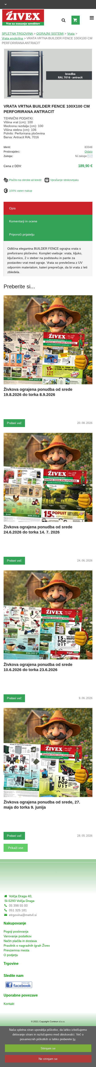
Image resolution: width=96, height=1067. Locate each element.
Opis (12, 208)
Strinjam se (48, 1048)
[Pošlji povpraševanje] (90, 156)
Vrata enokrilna (12, 38)
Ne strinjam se (48, 1059)
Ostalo (88, 151)
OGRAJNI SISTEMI (50, 33)
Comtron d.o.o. (57, 1021)
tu (74, 1039)
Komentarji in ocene (23, 221)
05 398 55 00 (18, 905)
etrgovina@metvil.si (23, 915)
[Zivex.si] (23, 16)
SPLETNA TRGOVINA (17, 33)
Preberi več (14, 423)
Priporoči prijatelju (21, 234)
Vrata (71, 33)
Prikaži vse (15, 848)
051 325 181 (18, 910)
